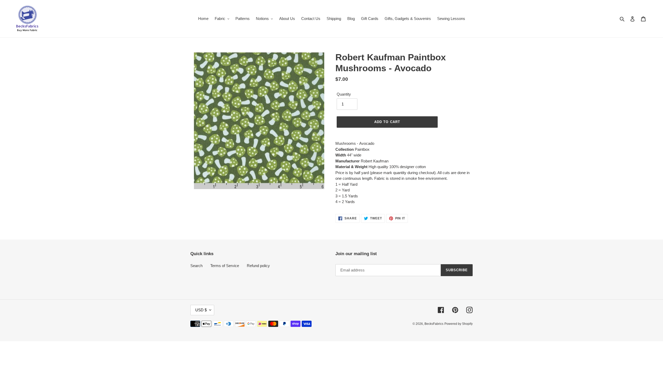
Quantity (344, 94)
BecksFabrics (433, 324)
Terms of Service (224, 265)
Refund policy (258, 265)
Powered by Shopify (458, 324)
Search (196, 265)
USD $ (201, 310)
